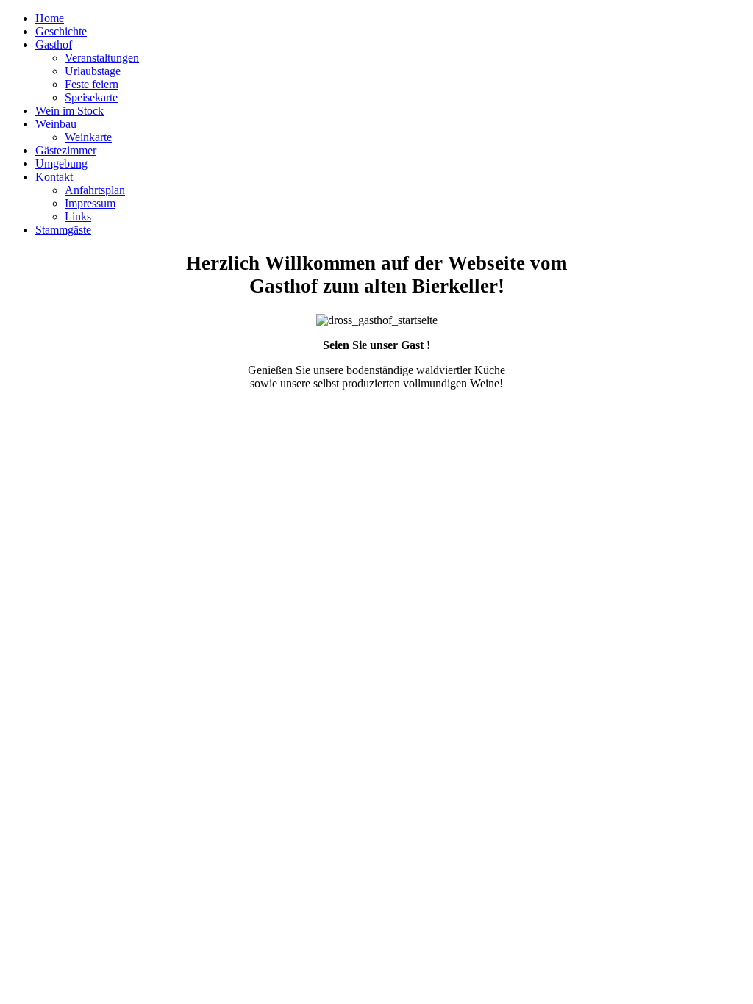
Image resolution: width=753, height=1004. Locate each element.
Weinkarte (88, 137)
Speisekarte (91, 97)
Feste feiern (91, 84)
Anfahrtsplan (95, 190)
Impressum (90, 203)
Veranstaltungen (102, 57)
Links (78, 216)
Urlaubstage (93, 71)
